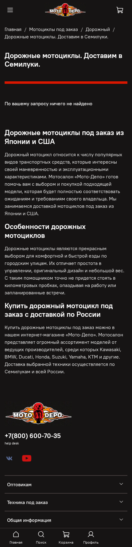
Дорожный (98, 29)
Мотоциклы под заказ (53, 29)
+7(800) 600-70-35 (33, 436)
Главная (13, 29)
